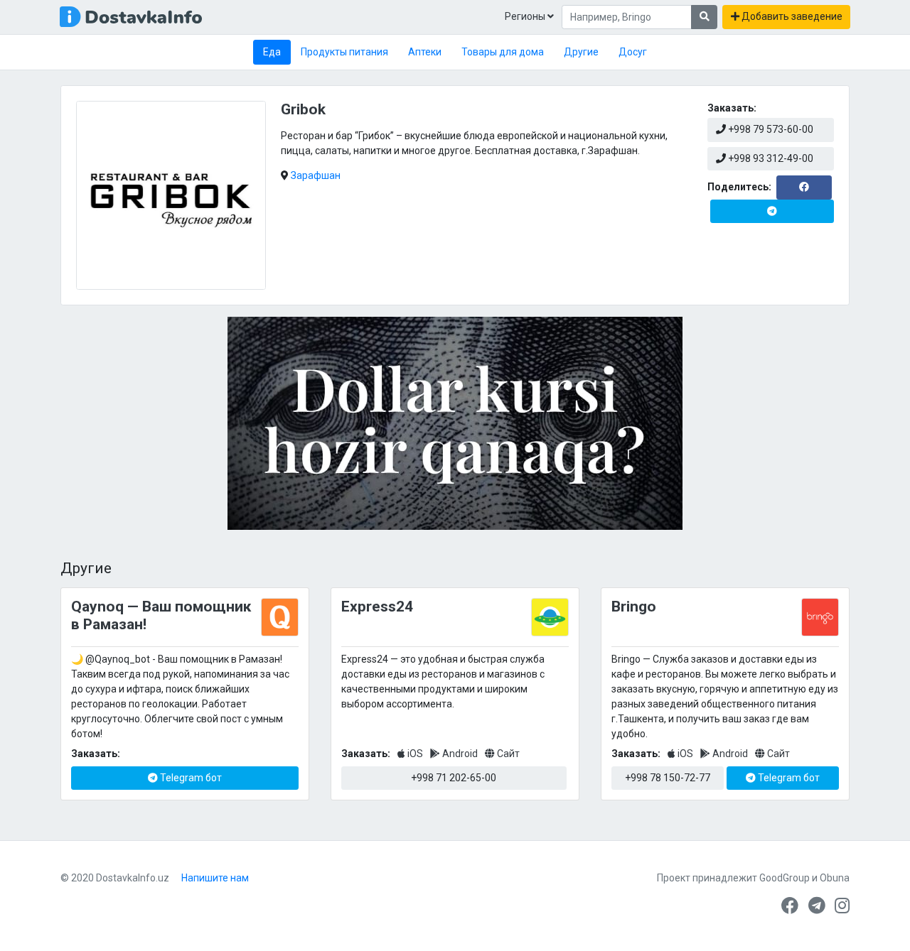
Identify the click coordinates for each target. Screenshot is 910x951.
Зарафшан (316, 175)
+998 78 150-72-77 (667, 777)
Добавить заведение (790, 16)
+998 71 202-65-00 (453, 777)
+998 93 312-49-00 (769, 158)
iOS (415, 753)
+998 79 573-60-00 (769, 129)
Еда (272, 52)
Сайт (507, 753)
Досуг (633, 52)
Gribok (303, 109)
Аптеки (424, 52)
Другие (581, 52)
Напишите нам (215, 878)
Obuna (835, 878)
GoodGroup (784, 878)
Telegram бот (190, 777)
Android (460, 753)
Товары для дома (502, 52)
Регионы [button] (526, 16)
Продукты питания (344, 52)
